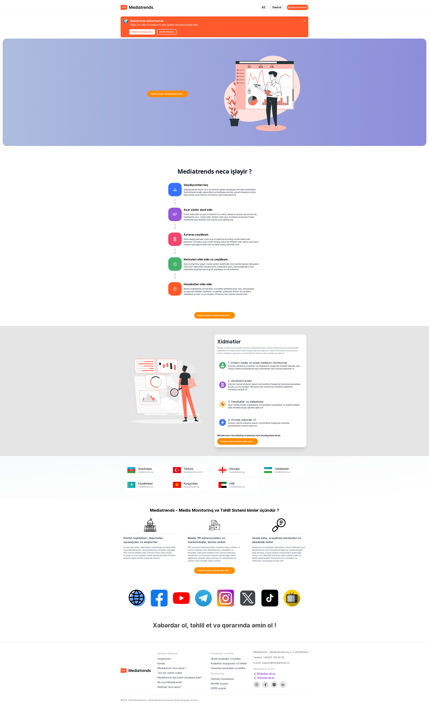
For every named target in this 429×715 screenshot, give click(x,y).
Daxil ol (276, 7)
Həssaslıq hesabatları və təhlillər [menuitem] (228, 668)
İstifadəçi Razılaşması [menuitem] (222, 678)
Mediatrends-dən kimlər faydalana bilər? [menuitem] (180, 677)
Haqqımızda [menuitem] (164, 658)
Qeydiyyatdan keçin (298, 7)
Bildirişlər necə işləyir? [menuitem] (169, 686)
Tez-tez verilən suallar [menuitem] (170, 672)
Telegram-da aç (265, 677)
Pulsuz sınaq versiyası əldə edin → (168, 94)
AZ (263, 7)
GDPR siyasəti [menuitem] (218, 688)
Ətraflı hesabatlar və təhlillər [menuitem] (226, 658)
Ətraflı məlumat (166, 32)
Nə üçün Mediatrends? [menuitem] (170, 682)
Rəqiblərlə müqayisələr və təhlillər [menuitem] (229, 663)
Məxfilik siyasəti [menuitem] (219, 683)
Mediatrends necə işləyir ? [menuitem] (172, 668)
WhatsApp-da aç (266, 673)
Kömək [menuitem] (161, 663)
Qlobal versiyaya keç (142, 32)
